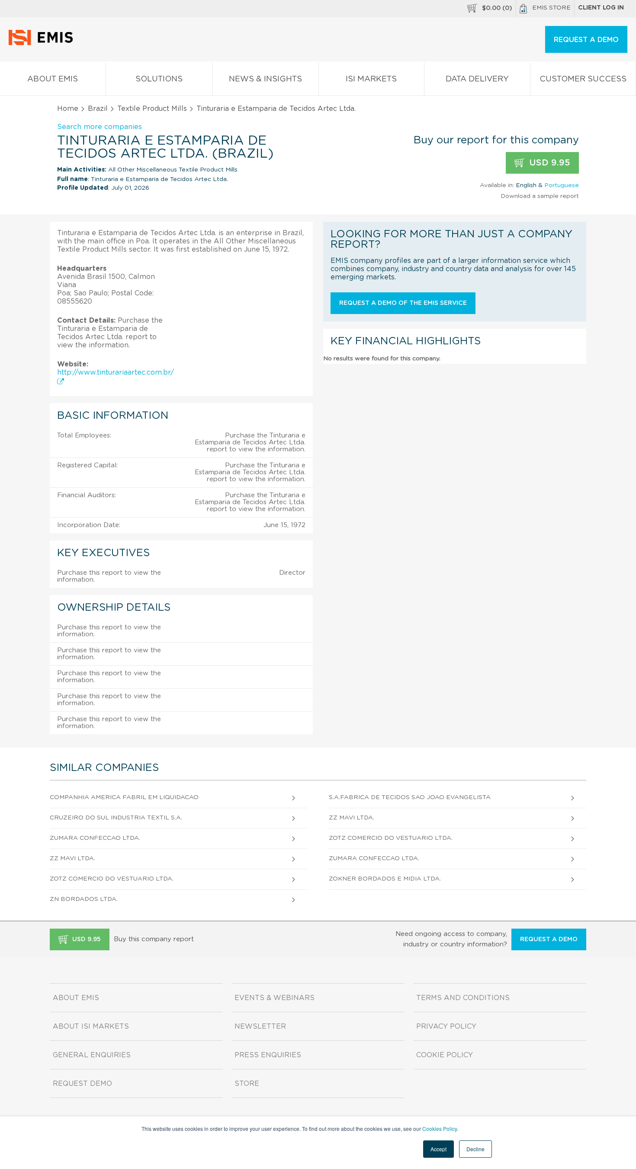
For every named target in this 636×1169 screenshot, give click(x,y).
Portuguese (561, 185)
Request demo (82, 1083)
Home (67, 108)
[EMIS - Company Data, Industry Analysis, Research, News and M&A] (43, 43)
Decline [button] (475, 1149)
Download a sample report (540, 196)
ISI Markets (371, 79)
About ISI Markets (91, 1026)
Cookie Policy (444, 1055)
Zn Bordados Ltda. (84, 899)
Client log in (601, 8)
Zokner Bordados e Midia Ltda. (385, 879)
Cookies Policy (439, 1128)
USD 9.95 (548, 163)
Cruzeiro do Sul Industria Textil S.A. (116, 818)
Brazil (98, 108)
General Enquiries (92, 1055)
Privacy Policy (446, 1026)
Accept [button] (438, 1149)
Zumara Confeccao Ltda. (95, 838)
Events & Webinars (274, 997)
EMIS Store (551, 8)
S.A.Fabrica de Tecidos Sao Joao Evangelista (410, 797)
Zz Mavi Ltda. (351, 818)
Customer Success (583, 79)
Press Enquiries (267, 1055)
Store (246, 1083)
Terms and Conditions (463, 997)
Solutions (159, 79)
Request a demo (549, 939)
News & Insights (265, 79)
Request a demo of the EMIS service (403, 303)
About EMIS (52, 79)
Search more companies (99, 126)
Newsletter (260, 1026)
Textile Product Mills (152, 108)
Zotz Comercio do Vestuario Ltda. (391, 838)
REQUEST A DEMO (586, 39)
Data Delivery (477, 79)
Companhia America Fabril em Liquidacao (124, 797)
